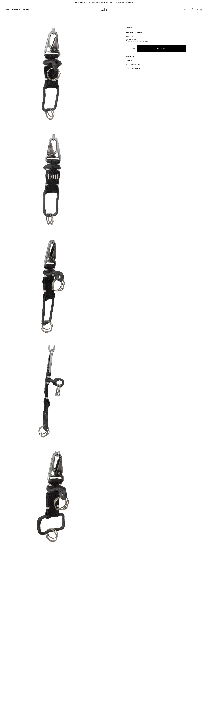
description (130, 56)
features (129, 60)
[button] (7, 9)
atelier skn (129, 27)
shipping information (133, 68)
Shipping (129, 41)
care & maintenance (133, 64)
